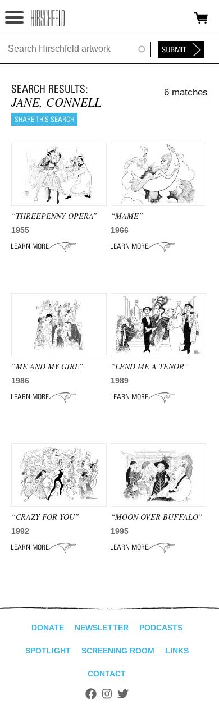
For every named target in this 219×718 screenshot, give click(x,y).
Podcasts (160, 627)
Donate (47, 627)
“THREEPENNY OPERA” (54, 216)
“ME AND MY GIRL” (47, 366)
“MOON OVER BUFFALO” (157, 516)
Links (177, 650)
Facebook (91, 693)
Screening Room (117, 650)
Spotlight (48, 650)
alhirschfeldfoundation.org (48, 18)
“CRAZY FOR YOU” (45, 516)
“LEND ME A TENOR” (150, 366)
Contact (107, 673)
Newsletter (102, 627)
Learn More (43, 246)
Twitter (123, 693)
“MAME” (127, 216)
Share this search (44, 119)
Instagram (107, 693)
